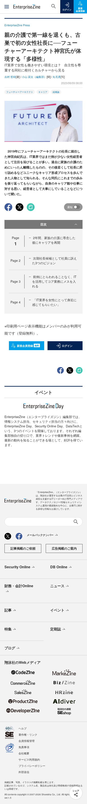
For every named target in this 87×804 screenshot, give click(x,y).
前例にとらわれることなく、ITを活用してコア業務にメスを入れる (54, 281)
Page (15, 260)
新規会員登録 (28, 346)
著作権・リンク (28, 734)
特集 (8, 628)
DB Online (58, 566)
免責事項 (24, 747)
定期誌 (55, 628)
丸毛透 (57, 77)
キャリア (42, 91)
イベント (57, 610)
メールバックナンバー (40, 535)
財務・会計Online (18, 585)
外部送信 (24, 772)
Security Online (17, 566)
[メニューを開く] (6, 6)
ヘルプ (23, 728)
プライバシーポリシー (32, 765)
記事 (8, 610)
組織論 (56, 91)
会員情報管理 (27, 741)
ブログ (9, 647)
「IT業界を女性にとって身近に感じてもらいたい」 (54, 302)
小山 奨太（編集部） (34, 77)
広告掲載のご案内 (64, 548)
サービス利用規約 (29, 759)
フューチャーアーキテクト (19, 91)
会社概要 (24, 753)
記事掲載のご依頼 (22, 548)
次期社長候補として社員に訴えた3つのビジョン (54, 260)
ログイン (67, 346)
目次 (43, 224)
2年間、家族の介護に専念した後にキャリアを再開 (53, 240)
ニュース (57, 585)
